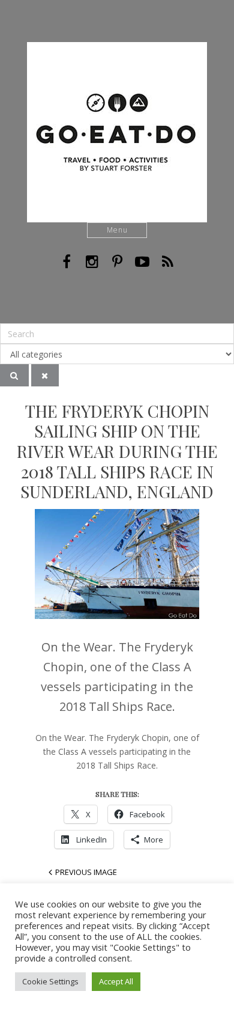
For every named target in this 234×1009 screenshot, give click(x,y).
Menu (117, 230)
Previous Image (86, 872)
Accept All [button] (116, 981)
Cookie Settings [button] (50, 981)
